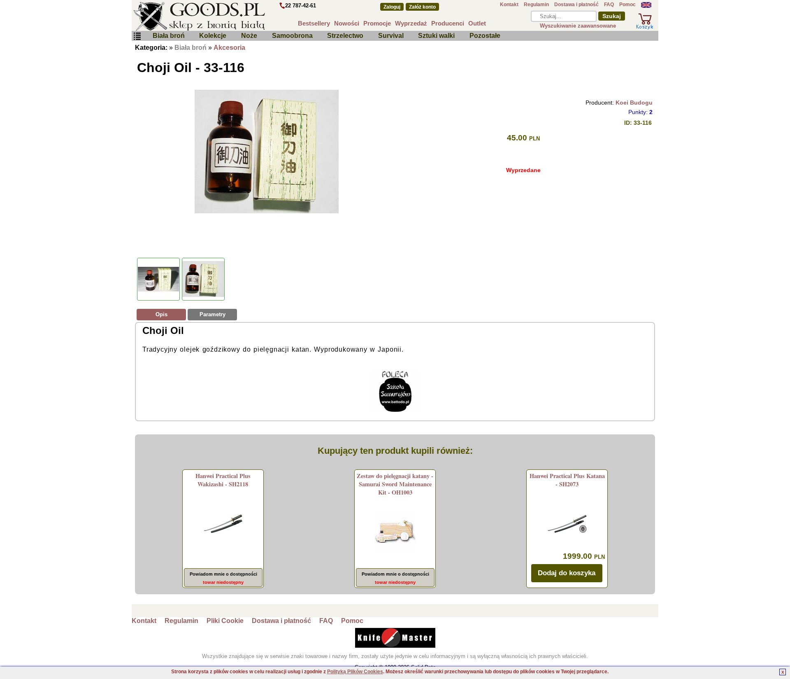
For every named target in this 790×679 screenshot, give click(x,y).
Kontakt (509, 4)
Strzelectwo (345, 35)
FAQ (609, 4)
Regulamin (536, 4)
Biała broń (169, 35)
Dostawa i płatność (576, 4)
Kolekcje (212, 35)
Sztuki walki (436, 35)
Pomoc (627, 4)
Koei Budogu (634, 102)
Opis (161, 314)
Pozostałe (484, 35)
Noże (249, 35)
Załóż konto (422, 7)
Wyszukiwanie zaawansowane (578, 26)
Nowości (346, 23)
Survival (391, 35)
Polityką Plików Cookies (355, 671)
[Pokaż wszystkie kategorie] (137, 36)
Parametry (212, 314)
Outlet (477, 23)
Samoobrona (292, 35)
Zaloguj (391, 7)
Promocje (377, 23)
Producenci (447, 23)
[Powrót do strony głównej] (224, 16)
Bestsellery (314, 23)
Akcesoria (229, 47)
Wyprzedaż (411, 23)
